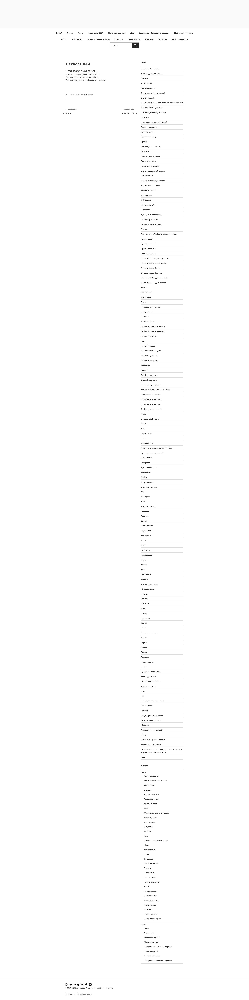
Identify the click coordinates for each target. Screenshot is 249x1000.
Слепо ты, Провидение (151, 384)
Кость (143, 540)
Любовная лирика (151, 937)
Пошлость (145, 516)
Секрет (144, 623)
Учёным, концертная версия (153, 739)
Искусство (148, 826)
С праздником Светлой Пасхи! (154, 122)
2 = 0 (143, 428)
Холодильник (146, 555)
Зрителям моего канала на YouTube (156, 448)
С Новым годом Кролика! (151, 273)
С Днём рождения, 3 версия (153, 170)
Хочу (143, 569)
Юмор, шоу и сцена (152, 918)
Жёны (143, 608)
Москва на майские (149, 632)
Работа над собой (151, 881)
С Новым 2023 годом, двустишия (155, 258)
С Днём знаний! (147, 97)
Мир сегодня (149, 849)
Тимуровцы (146, 472)
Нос (142, 696)
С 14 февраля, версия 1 (151, 409)
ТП (142, 491)
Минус (143, 637)
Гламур (144, 613)
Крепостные (146, 297)
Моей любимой (147, 205)
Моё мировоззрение (183, 32)
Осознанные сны (151, 863)
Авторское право (180, 39)
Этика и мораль (150, 914)
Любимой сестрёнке (149, 360)
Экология (148, 909)
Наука (64, 39)
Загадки (144, 598)
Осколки (144, 78)
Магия (146, 845)
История (147, 831)
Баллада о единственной (151, 730)
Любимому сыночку (149, 219)
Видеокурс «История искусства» (154, 32)
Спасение (145, 511)
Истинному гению (148, 190)
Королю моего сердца (150, 185)
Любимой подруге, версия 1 (153, 331)
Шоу (132, 32)
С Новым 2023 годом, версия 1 (154, 282)
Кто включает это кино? (151, 744)
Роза (143, 501)
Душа (146, 808)
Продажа (145, 370)
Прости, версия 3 (148, 243)
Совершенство (147, 311)
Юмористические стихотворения (158, 960)
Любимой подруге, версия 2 (153, 326)
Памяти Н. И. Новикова (151, 68)
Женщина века (147, 589)
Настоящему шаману (150, 165)
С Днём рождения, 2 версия (153, 180)
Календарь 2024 (95, 32)
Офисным (145, 603)
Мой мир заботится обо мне (153, 700)
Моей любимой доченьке (151, 107)
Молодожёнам (147, 443)
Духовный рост (150, 803)
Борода (144, 559)
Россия (144, 438)
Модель (144, 593)
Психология (149, 872)
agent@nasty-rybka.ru (104, 988)
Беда (143, 691)
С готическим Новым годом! (153, 93)
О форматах (146, 457)
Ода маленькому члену (151, 671)
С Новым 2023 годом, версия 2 (154, 277)
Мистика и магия (151, 942)
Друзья (144, 647)
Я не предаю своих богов (151, 73)
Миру (143, 423)
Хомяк (143, 545)
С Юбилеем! (146, 200)
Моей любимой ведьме (151, 350)
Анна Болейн (146, 292)
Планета (147, 868)
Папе (143, 341)
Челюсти (144, 710)
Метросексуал (147, 482)
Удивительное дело (149, 584)
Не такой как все (148, 345)
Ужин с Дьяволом (148, 676)
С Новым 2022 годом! (150, 418)
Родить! (144, 666)
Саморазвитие (150, 895)
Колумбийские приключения (156, 840)
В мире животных (151, 794)
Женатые (145, 725)
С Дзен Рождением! (149, 380)
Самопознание (150, 891)
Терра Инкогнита (151, 900)
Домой (59, 32)
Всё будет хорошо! (149, 375)
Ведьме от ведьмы (149, 127)
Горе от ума (146, 618)
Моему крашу (147, 195)
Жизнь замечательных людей (156, 812)
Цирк (143, 757)
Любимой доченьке (149, 355)
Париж (144, 642)
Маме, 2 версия (147, 321)
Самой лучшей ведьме (150, 146)
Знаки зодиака (150, 817)
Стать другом (134, 39)
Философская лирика (84, 94)
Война (143, 627)
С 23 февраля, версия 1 (151, 399)
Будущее (148, 789)
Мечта (143, 734)
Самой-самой (147, 175)
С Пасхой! (145, 117)
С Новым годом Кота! (150, 268)
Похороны (145, 462)
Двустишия (148, 932)
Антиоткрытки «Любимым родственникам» (159, 234)
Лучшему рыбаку (148, 132)
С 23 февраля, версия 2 (151, 394)
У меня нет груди (148, 686)
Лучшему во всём (148, 161)
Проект (144, 141)
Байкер (144, 564)
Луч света (145, 151)
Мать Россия (146, 83)
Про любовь (146, 574)
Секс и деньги (147, 525)
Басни (146, 928)
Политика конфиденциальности (78, 994)
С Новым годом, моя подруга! (153, 263)
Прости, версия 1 (148, 253)
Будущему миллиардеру (151, 214)
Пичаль (144, 652)
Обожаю (144, 229)
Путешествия (149, 877)
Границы (144, 302)
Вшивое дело (146, 705)
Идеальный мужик (148, 467)
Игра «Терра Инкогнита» (99, 39)
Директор (145, 657)
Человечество (150, 905)
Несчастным (146, 535)
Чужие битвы (146, 433)
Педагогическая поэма (150, 681)
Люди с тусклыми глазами (152, 715)
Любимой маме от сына (151, 224)
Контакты (162, 39)
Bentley (144, 477)
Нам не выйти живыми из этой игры (156, 389)
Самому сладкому (148, 88)
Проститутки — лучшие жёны (153, 452)
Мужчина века (147, 661)
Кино (146, 835)
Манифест (145, 496)
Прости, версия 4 (148, 238)
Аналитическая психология (155, 780)
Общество (148, 858)
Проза (80, 32)
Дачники (144, 521)
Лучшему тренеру (148, 136)
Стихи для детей (151, 951)
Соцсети (149, 39)
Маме (143, 413)
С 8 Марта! (145, 209)
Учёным (144, 579)
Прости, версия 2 (148, 248)
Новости (119, 39)
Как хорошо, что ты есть (151, 307)
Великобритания (151, 799)
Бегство (144, 287)
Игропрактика (150, 822)
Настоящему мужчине (150, 156)
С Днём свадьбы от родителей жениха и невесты (162, 102)
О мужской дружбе (149, 486)
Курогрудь (145, 550)
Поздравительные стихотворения (158, 946)
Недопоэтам (146, 530)
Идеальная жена (148, 506)
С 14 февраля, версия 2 (151, 404)
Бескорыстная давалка (150, 720)
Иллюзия (145, 316)
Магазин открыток (116, 32)
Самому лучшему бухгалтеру (153, 112)
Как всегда (145, 365)
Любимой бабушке (149, 336)
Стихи (70, 32)
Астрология (77, 39)
